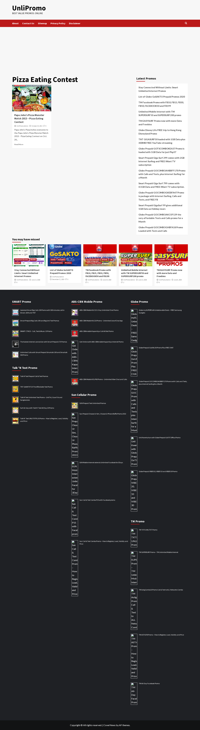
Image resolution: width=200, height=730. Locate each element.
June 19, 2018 (107, 280)
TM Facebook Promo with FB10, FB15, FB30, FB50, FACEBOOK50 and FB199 (161, 104)
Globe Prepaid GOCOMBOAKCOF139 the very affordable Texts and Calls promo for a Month (161, 218)
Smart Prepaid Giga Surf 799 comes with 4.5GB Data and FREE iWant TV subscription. (161, 185)
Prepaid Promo (57, 263)
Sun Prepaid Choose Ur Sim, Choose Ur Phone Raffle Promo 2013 (103, 414)
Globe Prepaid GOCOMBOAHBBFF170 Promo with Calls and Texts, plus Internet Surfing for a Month (162, 174)
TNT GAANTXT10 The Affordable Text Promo (36, 387)
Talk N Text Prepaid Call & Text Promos (34, 376)
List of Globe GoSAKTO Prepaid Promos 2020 (162, 96)
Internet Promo (21, 260)
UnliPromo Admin (22, 126)
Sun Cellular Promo (83, 395)
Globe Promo (139, 301)
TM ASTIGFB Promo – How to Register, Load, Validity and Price (161, 635)
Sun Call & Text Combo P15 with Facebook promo (97, 500)
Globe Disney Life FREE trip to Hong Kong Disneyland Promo (160, 132)
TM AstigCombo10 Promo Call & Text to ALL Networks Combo (161, 590)
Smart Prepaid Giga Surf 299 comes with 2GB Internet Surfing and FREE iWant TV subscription (161, 161)
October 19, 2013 (36, 126)
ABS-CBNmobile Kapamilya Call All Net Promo (96, 331)
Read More (18, 144)
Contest (18, 108)
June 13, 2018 (142, 280)
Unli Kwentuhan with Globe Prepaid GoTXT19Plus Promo (159, 437)
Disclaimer (74, 23)
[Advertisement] (100, 49)
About (15, 23)
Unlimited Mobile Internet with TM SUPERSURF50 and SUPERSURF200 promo (160, 113)
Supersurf (134, 260)
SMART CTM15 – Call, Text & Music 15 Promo (36, 331)
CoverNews (110, 725)
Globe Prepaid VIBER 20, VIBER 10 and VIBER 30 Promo (158, 471)
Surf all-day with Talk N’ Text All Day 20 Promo (37, 408)
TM (111, 260)
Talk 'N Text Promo (24, 368)
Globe (53, 260)
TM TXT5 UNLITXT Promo (148, 530)
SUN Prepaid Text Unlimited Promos (93, 403)
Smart (17, 263)
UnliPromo (29, 8)
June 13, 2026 (35, 280)
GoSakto (61, 260)
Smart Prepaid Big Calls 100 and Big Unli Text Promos (39, 321)
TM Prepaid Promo (93, 263)
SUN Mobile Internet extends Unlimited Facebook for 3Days (101, 462)
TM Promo (138, 521)
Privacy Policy (58, 23)
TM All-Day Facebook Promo (149, 683)
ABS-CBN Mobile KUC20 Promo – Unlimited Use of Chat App (101, 321)
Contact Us (28, 23)
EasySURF (161, 260)
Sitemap (42, 23)
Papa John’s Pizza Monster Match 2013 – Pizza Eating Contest (29, 119)
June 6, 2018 (178, 280)
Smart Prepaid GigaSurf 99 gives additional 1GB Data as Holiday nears (160, 207)
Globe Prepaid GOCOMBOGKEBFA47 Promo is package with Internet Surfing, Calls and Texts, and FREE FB (161, 196)
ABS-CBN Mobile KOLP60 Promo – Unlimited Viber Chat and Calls (103, 379)
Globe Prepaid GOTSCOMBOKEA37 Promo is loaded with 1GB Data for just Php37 (161, 150)
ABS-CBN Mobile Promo (86, 301)
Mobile (33, 260)
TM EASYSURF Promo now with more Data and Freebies (160, 123)
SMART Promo (21, 301)
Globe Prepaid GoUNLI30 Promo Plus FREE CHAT (156, 348)
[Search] (186, 23)
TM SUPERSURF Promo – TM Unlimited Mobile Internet (158, 552)
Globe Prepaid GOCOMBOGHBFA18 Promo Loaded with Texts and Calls (161, 229)
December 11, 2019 (58, 279)
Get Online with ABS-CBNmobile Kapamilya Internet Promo (101, 342)
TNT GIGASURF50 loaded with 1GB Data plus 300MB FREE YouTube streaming (162, 141)
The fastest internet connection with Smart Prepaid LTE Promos (43, 342)
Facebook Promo (93, 260)
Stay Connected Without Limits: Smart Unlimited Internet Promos (158, 89)
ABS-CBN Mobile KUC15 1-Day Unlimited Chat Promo (99, 310)
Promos (27, 108)
